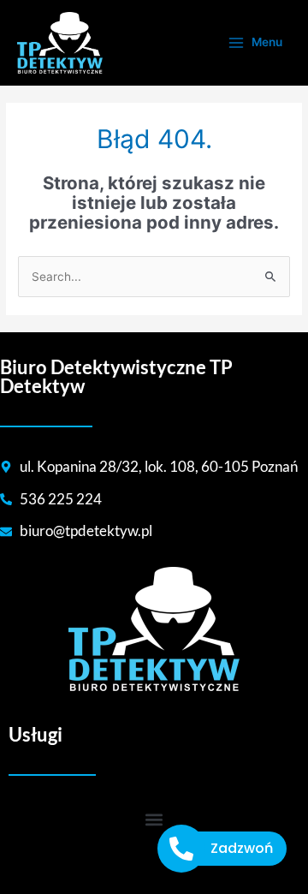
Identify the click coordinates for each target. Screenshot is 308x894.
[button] (154, 820)
